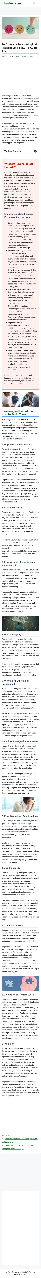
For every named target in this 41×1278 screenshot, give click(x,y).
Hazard (7, 1135)
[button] (28, 4)
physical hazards (11, 197)
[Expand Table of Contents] (35, 151)
